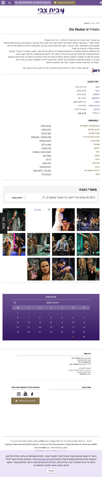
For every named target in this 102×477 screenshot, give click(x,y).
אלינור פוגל (37, 170)
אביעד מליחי (46, 125)
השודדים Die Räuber (84, 29)
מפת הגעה (86, 387)
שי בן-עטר (82, 113)
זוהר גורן (47, 170)
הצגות (86, 23)
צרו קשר (87, 353)
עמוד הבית (95, 23)
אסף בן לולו (46, 144)
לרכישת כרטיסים (66, 2)
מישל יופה (47, 155)
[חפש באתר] (9, 2)
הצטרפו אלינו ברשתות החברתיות (26, 387)
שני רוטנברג (46, 148)
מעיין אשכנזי (46, 137)
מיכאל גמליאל (45, 140)
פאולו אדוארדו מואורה (42, 151)
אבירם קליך (46, 174)
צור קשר (3, 223)
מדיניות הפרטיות (45, 459)
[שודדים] (88, 219)
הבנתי (51, 470)
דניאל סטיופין (45, 166)
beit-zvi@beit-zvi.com (77, 364)
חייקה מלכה (46, 129)
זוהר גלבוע (47, 163)
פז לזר (48, 159)
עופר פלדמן (46, 133)
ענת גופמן (35, 137)
